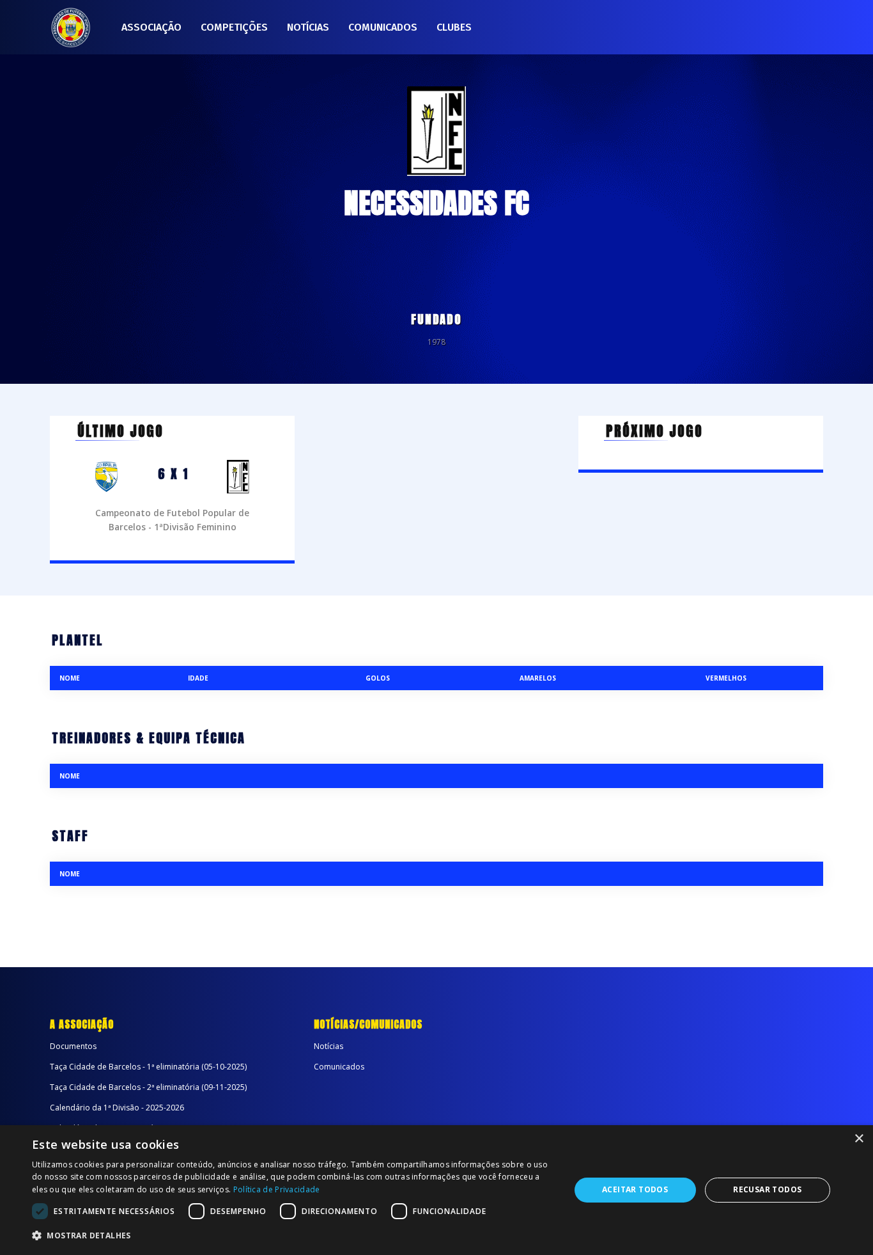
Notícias (308, 27)
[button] (292, 1235)
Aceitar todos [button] (635, 1189)
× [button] (858, 1139)
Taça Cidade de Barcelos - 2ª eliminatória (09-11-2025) (148, 1087)
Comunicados (382, 27)
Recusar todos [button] (767, 1189)
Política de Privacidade (276, 1189)
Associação (151, 27)
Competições (234, 27)
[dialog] (436, 1190)
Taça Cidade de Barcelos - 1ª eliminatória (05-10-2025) (148, 1066)
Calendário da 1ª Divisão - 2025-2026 (117, 1107)
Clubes (454, 27)
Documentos (73, 1046)
